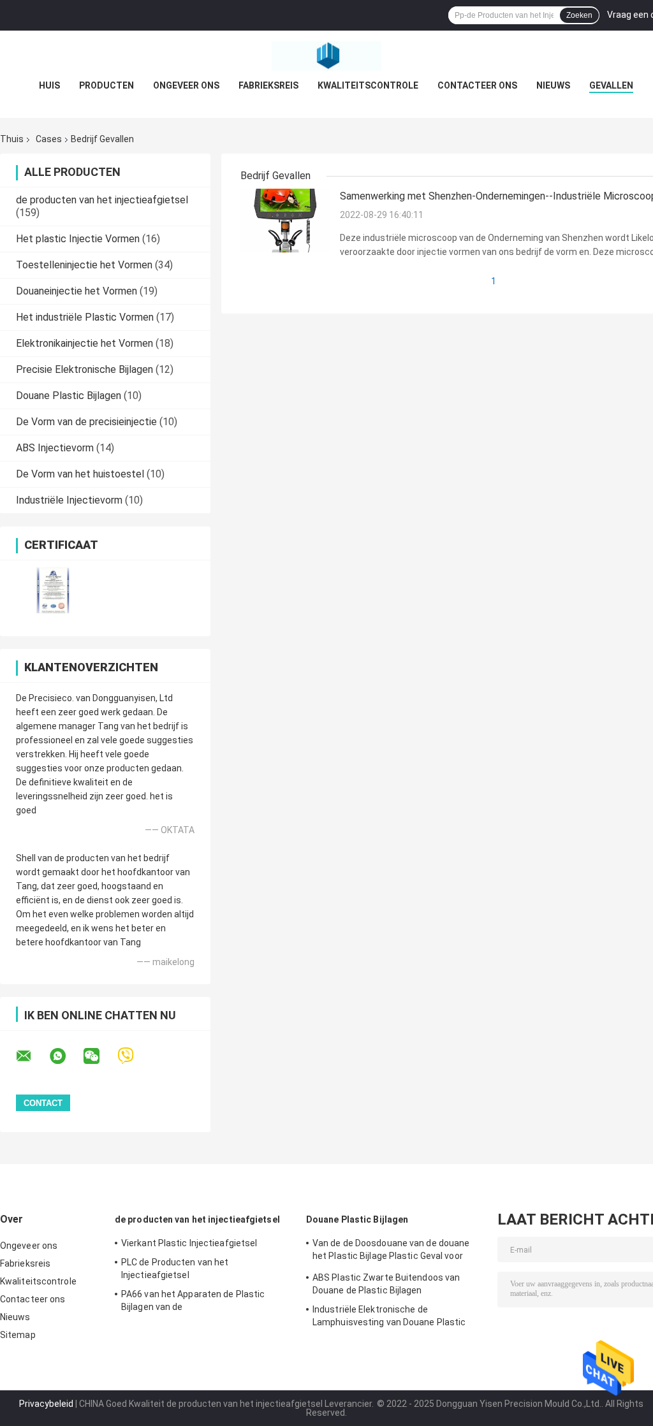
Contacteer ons (477, 85)
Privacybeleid (46, 1404)
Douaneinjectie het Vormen (76, 291)
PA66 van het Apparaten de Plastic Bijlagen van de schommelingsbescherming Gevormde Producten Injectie (201, 1302)
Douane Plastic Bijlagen (68, 395)
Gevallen (611, 85)
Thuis (12, 139)
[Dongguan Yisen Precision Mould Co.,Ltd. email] (32, 1056)
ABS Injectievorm (55, 448)
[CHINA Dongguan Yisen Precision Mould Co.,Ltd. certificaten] (52, 590)
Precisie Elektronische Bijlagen (84, 369)
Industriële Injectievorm (69, 500)
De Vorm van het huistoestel (80, 474)
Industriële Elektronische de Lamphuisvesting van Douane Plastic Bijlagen (389, 1317)
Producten (106, 85)
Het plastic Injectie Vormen (78, 239)
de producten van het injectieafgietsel (102, 200)
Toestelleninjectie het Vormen (84, 265)
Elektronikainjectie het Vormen (84, 343)
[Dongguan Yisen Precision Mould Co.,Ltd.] (326, 56)
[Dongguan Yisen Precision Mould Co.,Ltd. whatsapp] (66, 1056)
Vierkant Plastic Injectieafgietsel (189, 1243)
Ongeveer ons (186, 85)
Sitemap (18, 1335)
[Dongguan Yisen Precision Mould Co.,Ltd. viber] (133, 1056)
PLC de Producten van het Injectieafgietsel (174, 1268)
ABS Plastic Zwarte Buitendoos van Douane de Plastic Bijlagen (386, 1283)
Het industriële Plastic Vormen (85, 317)
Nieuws (553, 85)
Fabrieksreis (268, 85)
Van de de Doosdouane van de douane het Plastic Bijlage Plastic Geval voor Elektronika (390, 1251)
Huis (49, 85)
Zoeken (579, 15)
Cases (49, 139)
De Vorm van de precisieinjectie (86, 422)
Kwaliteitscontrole (368, 85)
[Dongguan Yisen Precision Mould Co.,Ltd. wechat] (99, 1056)
